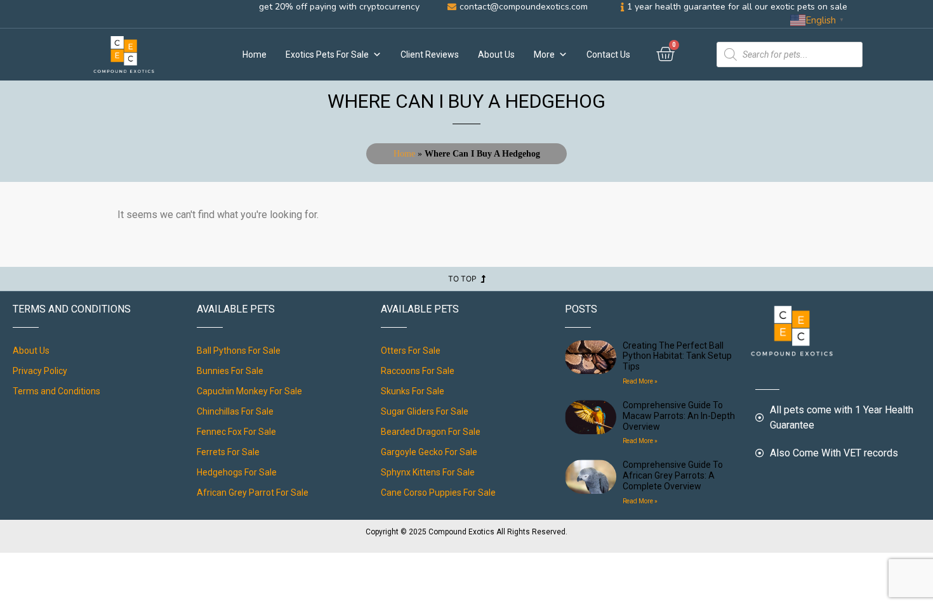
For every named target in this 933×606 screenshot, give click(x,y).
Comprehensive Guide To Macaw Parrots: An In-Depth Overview (679, 416)
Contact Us (608, 54)
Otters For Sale (410, 350)
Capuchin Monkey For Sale (249, 391)
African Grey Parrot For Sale (252, 492)
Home (254, 54)
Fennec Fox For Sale (236, 432)
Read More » (640, 381)
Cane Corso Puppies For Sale (438, 492)
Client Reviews (429, 54)
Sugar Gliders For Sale (424, 411)
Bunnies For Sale (230, 371)
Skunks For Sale (412, 391)
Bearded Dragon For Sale (430, 432)
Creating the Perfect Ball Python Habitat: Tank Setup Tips (677, 356)
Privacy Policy (40, 371)
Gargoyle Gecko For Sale (429, 452)
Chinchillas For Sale (235, 411)
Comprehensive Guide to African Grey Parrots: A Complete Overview (673, 475)
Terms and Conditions (56, 391)
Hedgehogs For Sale (237, 472)
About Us (496, 54)
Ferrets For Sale (228, 452)
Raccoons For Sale (417, 371)
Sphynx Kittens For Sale (428, 472)
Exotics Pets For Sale (327, 54)
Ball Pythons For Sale (239, 350)
